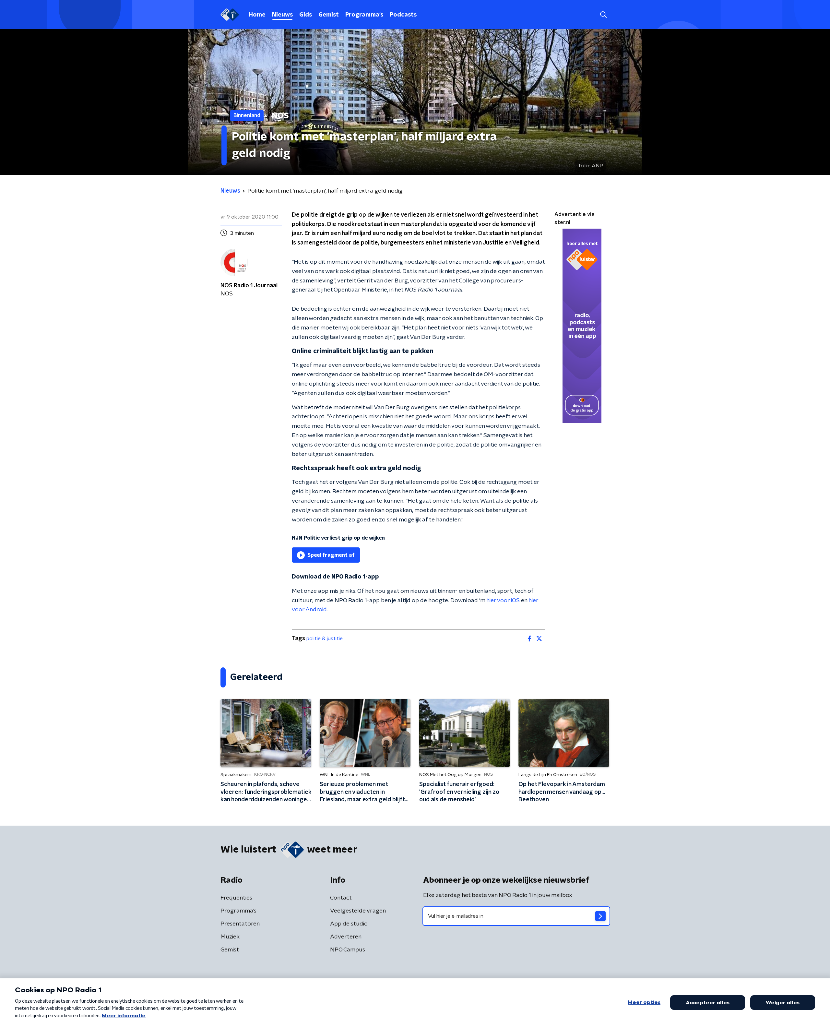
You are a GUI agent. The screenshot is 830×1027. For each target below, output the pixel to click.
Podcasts (403, 15)
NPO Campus (347, 950)
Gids (305, 15)
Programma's (364, 15)
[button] (603, 15)
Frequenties (236, 898)
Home (257, 15)
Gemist (328, 15)
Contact (341, 898)
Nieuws (282, 15)
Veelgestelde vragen (358, 911)
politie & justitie (324, 638)
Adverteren (346, 937)
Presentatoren (240, 924)
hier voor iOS (503, 600)
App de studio (349, 924)
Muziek (230, 937)
